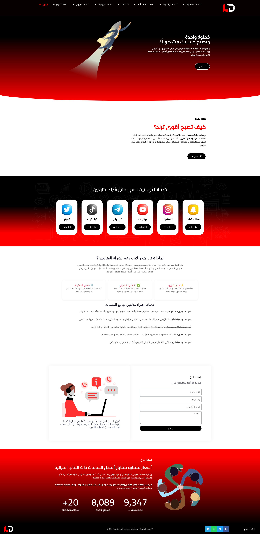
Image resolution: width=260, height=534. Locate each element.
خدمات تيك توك (170, 4)
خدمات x (124, 4)
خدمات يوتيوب (83, 4)
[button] (226, 529)
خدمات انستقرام (194, 4)
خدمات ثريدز (61, 4)
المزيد (45, 4)
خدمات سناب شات (145, 4)
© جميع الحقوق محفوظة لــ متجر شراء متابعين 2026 (130, 529)
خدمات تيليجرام (105, 4)
